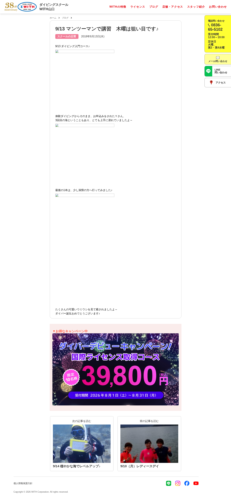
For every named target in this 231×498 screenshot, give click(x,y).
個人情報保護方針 (23, 483)
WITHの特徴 (117, 6)
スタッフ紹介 (196, 6)
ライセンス (137, 6)
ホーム (53, 18)
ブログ (153, 6)
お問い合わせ (218, 6)
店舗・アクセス (172, 6)
